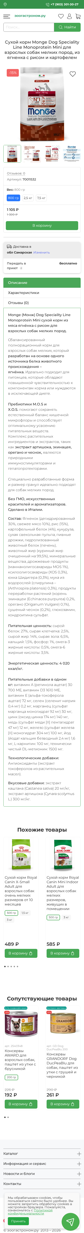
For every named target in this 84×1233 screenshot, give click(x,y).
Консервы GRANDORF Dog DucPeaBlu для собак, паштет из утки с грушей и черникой (62, 1065)
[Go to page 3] (11, 966)
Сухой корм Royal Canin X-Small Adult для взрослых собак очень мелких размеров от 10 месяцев (21, 890)
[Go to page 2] (8, 966)
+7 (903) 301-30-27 (64, 4)
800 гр (13, 198)
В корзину (42, 225)
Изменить (41, 252)
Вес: (16, 190)
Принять (18, 1221)
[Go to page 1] (5, 966)
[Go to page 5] (17, 966)
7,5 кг (41, 198)
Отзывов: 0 (16, 173)
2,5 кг (28, 198)
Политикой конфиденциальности (30, 1211)
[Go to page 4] (14, 966)
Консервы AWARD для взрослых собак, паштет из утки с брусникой (20, 1060)
